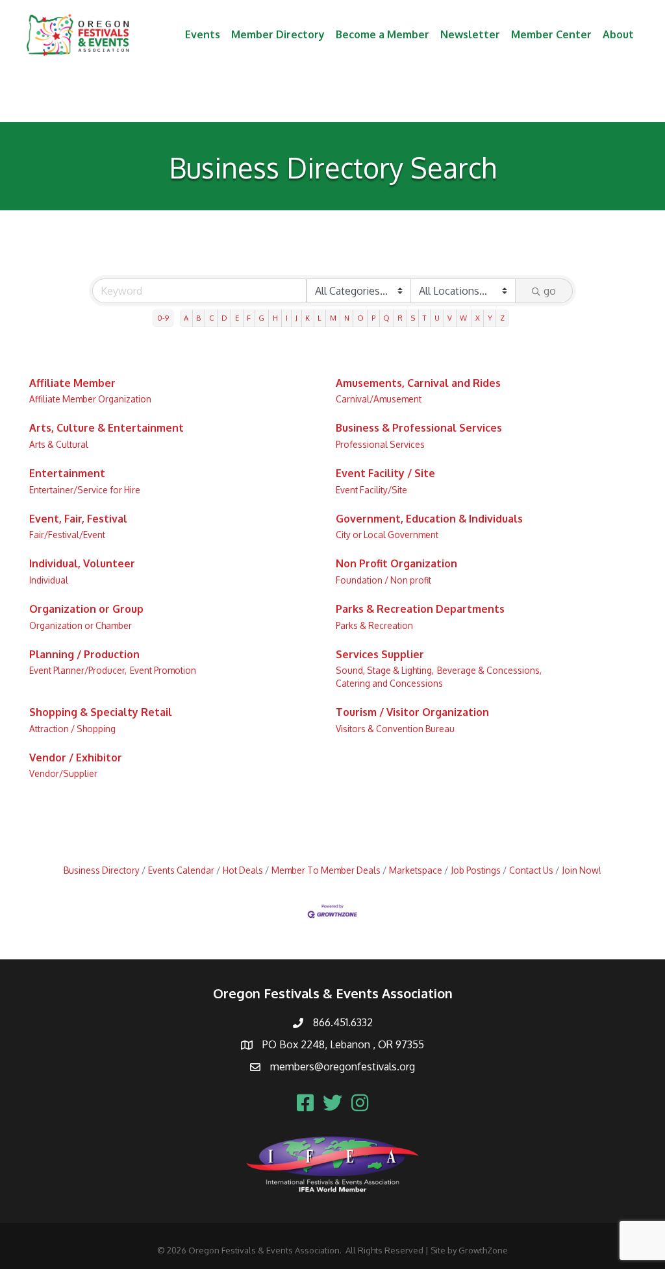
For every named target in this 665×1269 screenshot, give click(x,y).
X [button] (477, 318)
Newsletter (470, 34)
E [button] (237, 318)
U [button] (437, 318)
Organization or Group (86, 608)
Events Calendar (181, 870)
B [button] (198, 318)
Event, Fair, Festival (78, 518)
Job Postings (476, 870)
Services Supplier (380, 654)
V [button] (449, 318)
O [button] (360, 318)
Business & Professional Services (419, 427)
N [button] (346, 318)
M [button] (333, 318)
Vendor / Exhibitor (75, 757)
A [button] (186, 318)
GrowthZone (483, 1250)
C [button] (211, 318)
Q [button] (386, 318)
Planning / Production (84, 654)
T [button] (425, 318)
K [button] (307, 318)
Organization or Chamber (80, 625)
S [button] (413, 318)
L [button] (319, 318)
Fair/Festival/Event (67, 534)
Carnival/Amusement (378, 398)
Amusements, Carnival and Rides (418, 382)
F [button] (249, 318)
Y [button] (490, 318)
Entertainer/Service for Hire (84, 489)
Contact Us (531, 870)
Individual (48, 579)
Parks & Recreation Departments (420, 608)
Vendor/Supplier (63, 773)
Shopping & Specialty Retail (100, 712)
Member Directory (278, 34)
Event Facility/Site (371, 489)
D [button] (224, 318)
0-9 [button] (163, 318)
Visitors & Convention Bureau (395, 728)
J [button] (296, 318)
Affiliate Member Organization (90, 398)
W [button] (463, 318)
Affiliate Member (72, 382)
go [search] (550, 290)
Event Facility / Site (385, 473)
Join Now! (581, 870)
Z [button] (502, 318)
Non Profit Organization (396, 563)
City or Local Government (387, 534)
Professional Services (380, 444)
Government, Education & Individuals (429, 518)
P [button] (373, 318)
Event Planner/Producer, (78, 670)
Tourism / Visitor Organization (412, 712)
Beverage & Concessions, (489, 670)
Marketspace (415, 870)
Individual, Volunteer (82, 563)
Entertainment (67, 473)
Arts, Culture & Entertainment (106, 427)
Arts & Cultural (58, 444)
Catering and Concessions (389, 683)
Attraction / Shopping (72, 728)
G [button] (261, 318)
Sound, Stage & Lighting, (385, 670)
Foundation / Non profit (383, 579)
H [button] (275, 318)
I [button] (287, 318)
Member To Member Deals (326, 870)
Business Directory (102, 870)
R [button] (400, 318)
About (618, 34)
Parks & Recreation (374, 625)
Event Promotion (163, 670)
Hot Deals (243, 870)
